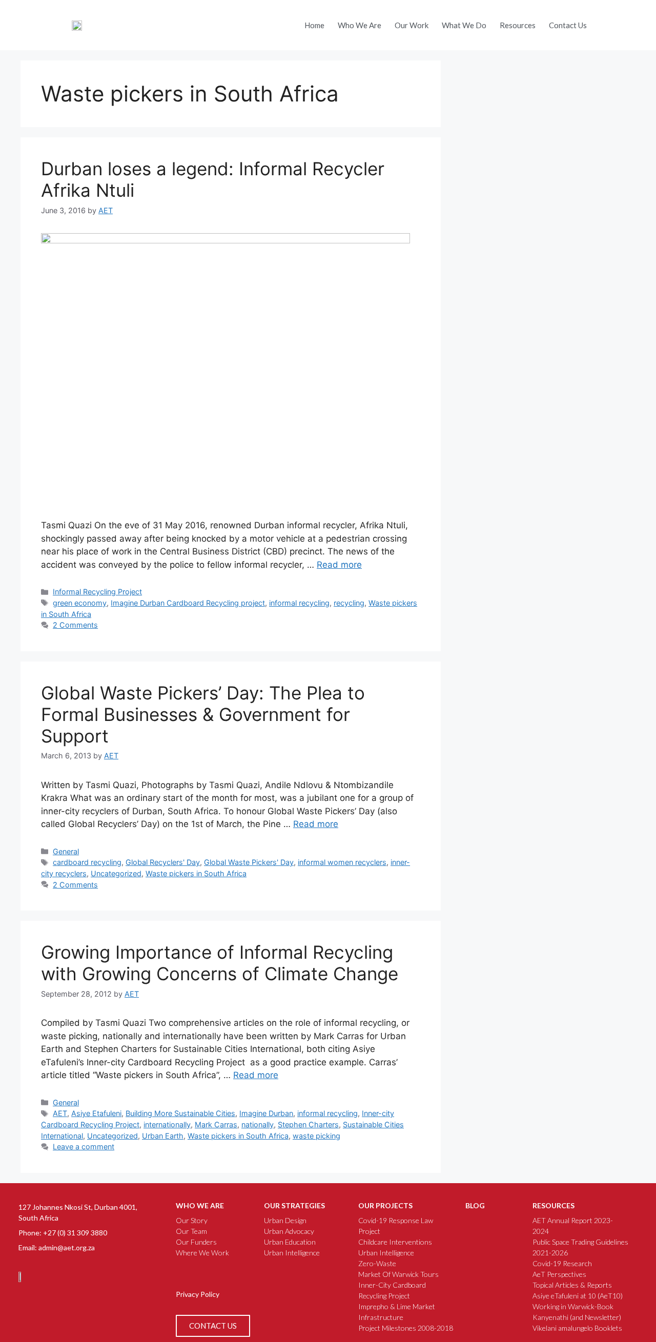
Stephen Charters (308, 1124)
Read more (339, 565)
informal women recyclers (342, 862)
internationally (167, 1124)
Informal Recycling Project (97, 591)
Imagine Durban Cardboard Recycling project (188, 602)
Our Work (411, 25)
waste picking (316, 1135)
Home (314, 25)
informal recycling (299, 602)
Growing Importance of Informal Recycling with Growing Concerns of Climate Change (219, 962)
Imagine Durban (266, 1113)
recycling (349, 602)
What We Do (464, 25)
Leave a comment (83, 1146)
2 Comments (75, 625)
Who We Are (359, 25)
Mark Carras (216, 1124)
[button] (606, 22)
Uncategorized (116, 873)
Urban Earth (162, 1135)
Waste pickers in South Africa (196, 873)
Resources (518, 25)
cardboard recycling (87, 862)
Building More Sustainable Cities (180, 1113)
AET (60, 1113)
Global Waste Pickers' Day (249, 862)
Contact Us (568, 25)
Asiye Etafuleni (96, 1113)
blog (475, 1205)
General (66, 851)
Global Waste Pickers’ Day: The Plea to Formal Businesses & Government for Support (203, 714)
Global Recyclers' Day (163, 862)
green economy (80, 602)
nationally (257, 1124)
